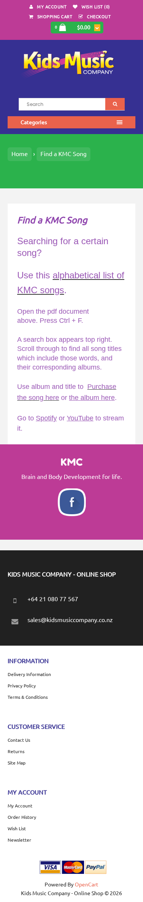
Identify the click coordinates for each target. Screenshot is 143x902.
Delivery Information (29, 674)
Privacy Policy (22, 685)
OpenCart (86, 884)
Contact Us (19, 740)
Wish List (17, 828)
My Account (51, 7)
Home (19, 153)
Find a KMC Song (63, 153)
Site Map (17, 762)
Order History (22, 817)
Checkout (99, 16)
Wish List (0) (96, 7)
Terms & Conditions (28, 697)
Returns (16, 751)
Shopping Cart (54, 16)
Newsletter (19, 839)
